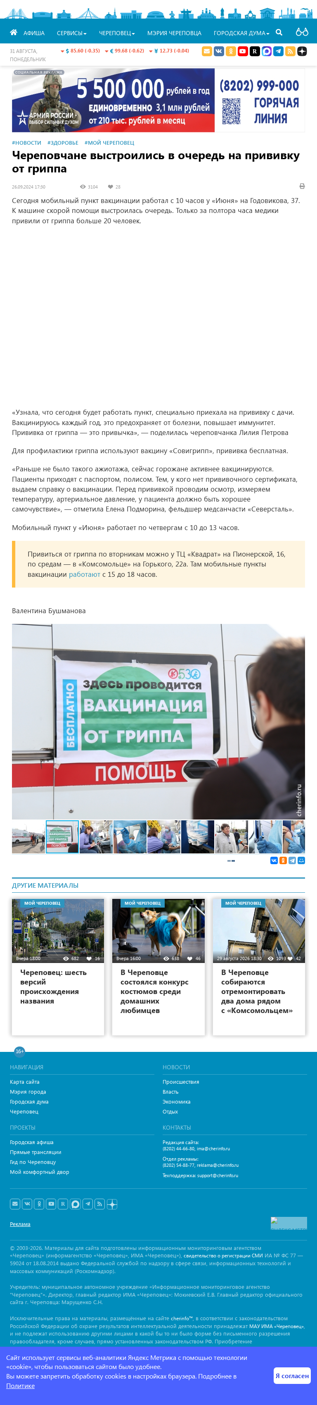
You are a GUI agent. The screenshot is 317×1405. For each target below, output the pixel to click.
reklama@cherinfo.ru (218, 1165)
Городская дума (29, 1101)
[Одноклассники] (283, 860)
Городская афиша (32, 1141)
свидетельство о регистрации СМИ (223, 1255)
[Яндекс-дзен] (111, 1205)
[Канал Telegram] (88, 1204)
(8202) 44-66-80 (178, 1148)
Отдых (170, 1111)
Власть (171, 1091)
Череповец (24, 1111)
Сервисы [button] (70, 33)
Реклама (20, 1223)
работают (84, 574)
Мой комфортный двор (39, 1171)
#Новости (26, 142)
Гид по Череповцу (33, 1161)
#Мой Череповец (109, 142)
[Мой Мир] (301, 860)
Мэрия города (28, 1091)
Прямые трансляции (36, 1151)
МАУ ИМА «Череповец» (276, 1326)
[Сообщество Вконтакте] (27, 1204)
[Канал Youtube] (243, 51)
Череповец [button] (115, 33)
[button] (297, 631)
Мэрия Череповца (174, 33)
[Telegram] (292, 860)
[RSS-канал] (100, 1204)
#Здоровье (62, 142)
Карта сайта (25, 1081)
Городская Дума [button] (239, 33)
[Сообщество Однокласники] (231, 51)
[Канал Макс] (267, 52)
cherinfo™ (182, 1318)
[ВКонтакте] (274, 860)
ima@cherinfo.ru (213, 1148)
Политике (20, 1385)
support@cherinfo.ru (217, 1175)
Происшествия (181, 1081)
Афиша (34, 33)
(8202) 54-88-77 (178, 1165)
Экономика (177, 1101)
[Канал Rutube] (255, 51)
